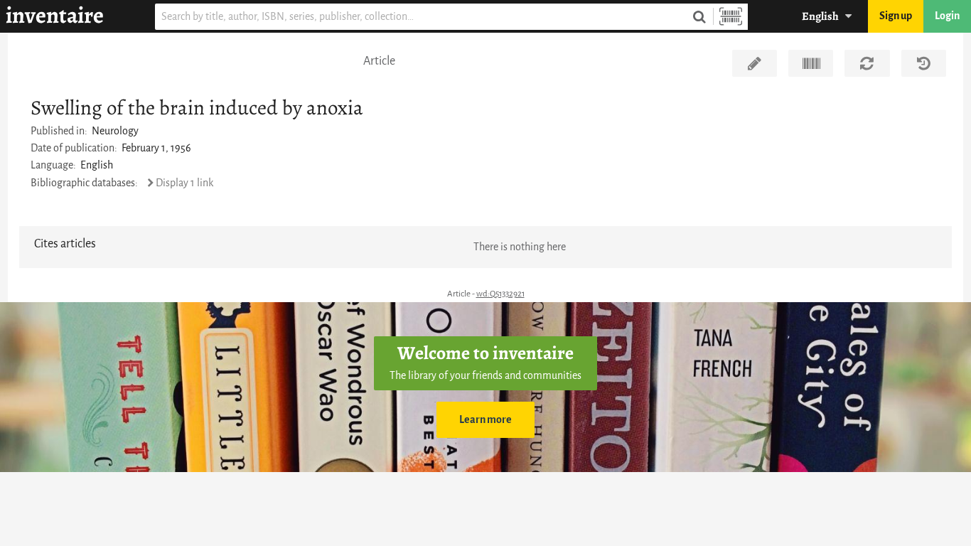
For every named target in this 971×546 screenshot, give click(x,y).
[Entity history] (923, 63)
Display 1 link (184, 183)
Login (947, 16)
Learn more (485, 420)
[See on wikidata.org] (810, 63)
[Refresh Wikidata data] (866, 63)
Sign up (895, 16)
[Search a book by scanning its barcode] (731, 17)
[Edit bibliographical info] (754, 63)
